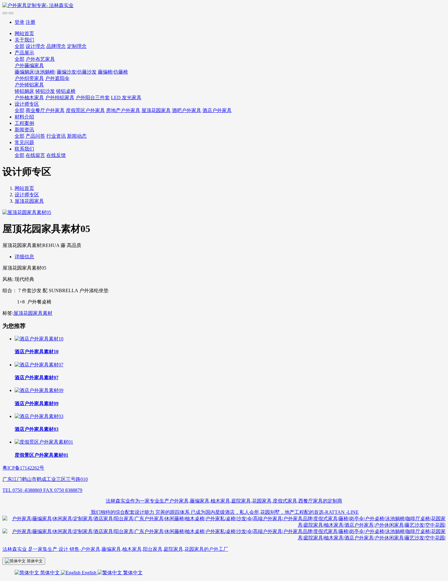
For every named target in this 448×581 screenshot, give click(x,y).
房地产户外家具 (123, 110)
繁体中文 (132, 572)
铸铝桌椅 (66, 91)
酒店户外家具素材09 (37, 403)
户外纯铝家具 (59, 97)
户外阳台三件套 (93, 97)
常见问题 (24, 142)
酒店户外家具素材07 (37, 377)
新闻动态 (77, 136)
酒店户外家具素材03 (37, 429)
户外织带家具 (29, 78)
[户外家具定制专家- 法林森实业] (224, 5)
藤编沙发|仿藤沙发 (77, 71)
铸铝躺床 (24, 91)
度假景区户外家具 (85, 110)
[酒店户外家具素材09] (39, 390)
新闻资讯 (24, 129)
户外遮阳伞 (57, 78)
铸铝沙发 (45, 91)
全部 (19, 46)
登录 (19, 22)
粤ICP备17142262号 (23, 467)
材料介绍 (24, 116)
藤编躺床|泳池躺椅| (35, 71)
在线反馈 (56, 155)
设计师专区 (27, 104)
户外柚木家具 (29, 97)
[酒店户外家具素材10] (39, 338)
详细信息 (24, 256)
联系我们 (24, 148)
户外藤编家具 (29, 65)
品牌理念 (56, 46)
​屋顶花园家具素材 (32, 313)
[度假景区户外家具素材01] (44, 442)
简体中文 (50, 572)
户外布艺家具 (40, 59)
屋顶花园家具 (156, 110)
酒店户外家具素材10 (37, 351)
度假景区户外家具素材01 (41, 455)
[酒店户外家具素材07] (39, 364)
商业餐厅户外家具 (45, 110)
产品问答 (35, 136)
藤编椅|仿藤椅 (113, 71)
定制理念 (77, 46)
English (89, 572)
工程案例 (24, 123)
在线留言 (35, 155)
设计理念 (35, 46)
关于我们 (24, 39)
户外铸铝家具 (29, 84)
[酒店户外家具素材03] (39, 416)
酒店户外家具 (217, 110)
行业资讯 (56, 136)
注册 (30, 22)
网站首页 (24, 33)
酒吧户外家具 (186, 110)
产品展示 (24, 52)
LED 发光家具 (126, 97)
